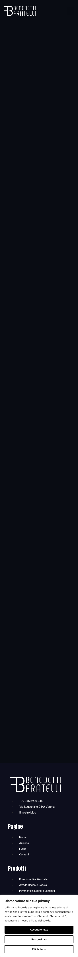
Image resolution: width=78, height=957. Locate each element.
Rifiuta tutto (39, 949)
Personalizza (39, 939)
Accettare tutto (39, 929)
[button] (70, 11)
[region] (39, 926)
